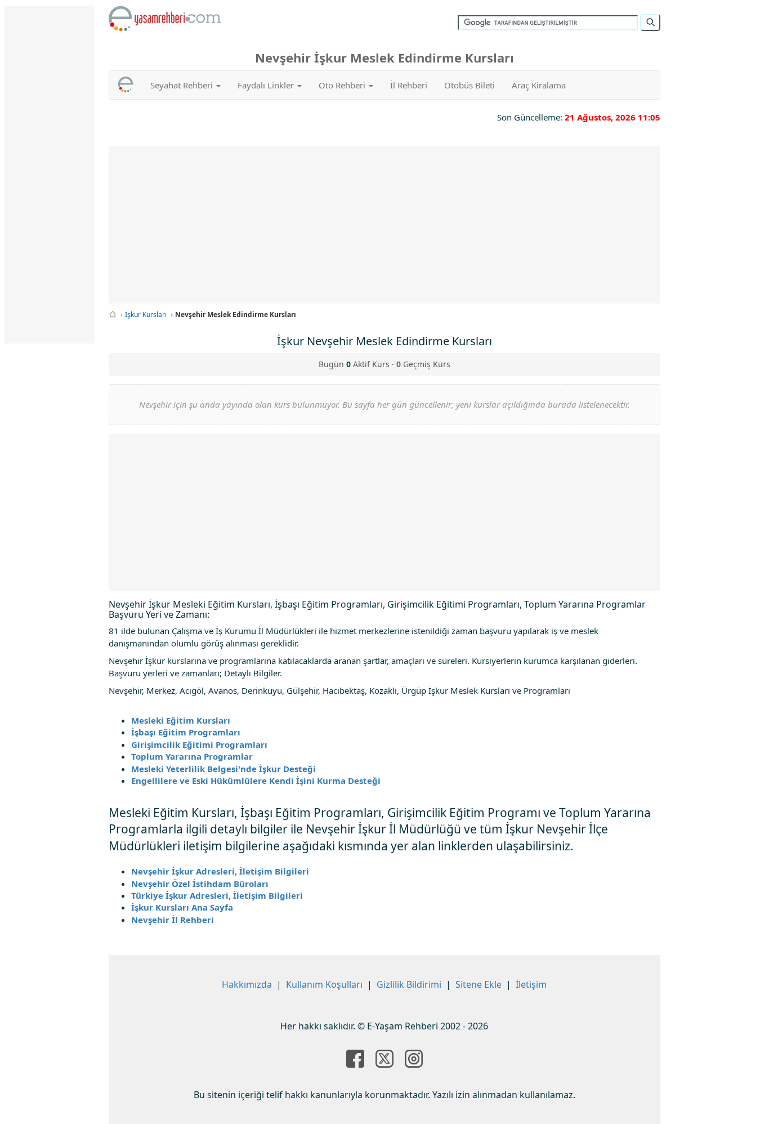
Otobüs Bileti (469, 85)
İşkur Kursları (146, 314)
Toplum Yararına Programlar (192, 756)
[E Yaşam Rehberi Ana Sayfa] (165, 19)
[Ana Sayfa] (113, 314)
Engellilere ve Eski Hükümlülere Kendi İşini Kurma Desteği (256, 780)
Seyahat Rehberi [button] (182, 85)
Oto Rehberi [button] (343, 85)
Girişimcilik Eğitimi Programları (199, 744)
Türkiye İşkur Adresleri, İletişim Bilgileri (217, 895)
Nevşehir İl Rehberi (172, 919)
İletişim (531, 984)
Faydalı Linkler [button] (267, 85)
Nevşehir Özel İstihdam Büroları (200, 883)
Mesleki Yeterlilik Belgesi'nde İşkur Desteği (223, 768)
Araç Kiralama (539, 85)
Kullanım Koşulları (324, 984)
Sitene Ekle (478, 984)
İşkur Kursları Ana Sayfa (182, 907)
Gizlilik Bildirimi (409, 984)
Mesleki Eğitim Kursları (180, 720)
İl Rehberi (408, 85)
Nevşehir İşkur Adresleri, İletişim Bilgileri (220, 871)
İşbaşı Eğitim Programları (185, 732)
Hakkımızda (247, 984)
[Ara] (650, 22)
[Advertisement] (385, 225)
